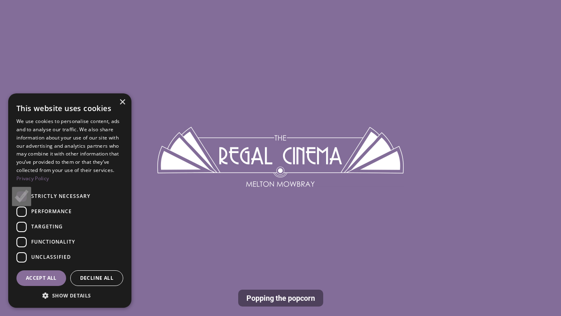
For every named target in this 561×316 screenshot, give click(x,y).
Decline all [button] (96, 277)
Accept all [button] (41, 277)
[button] (69, 295)
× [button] (122, 102)
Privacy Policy (32, 178)
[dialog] (69, 200)
